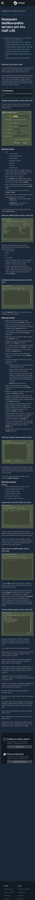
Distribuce (7, 898)
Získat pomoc (20, 747)
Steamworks (7, 895)
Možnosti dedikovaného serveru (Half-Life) (18, 44)
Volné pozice (21, 892)
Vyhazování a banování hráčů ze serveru (17, 51)
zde (27, 71)
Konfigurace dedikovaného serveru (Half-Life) (18, 47)
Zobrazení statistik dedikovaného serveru (17, 49)
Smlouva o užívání (9, 892)
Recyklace (20, 898)
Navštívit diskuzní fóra (19, 762)
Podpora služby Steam (13, 10)
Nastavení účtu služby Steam (13, 40)
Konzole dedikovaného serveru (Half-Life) (17, 58)
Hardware (20, 895)
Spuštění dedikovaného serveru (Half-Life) (17, 42)
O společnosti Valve (23, 889)
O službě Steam (8, 889)
